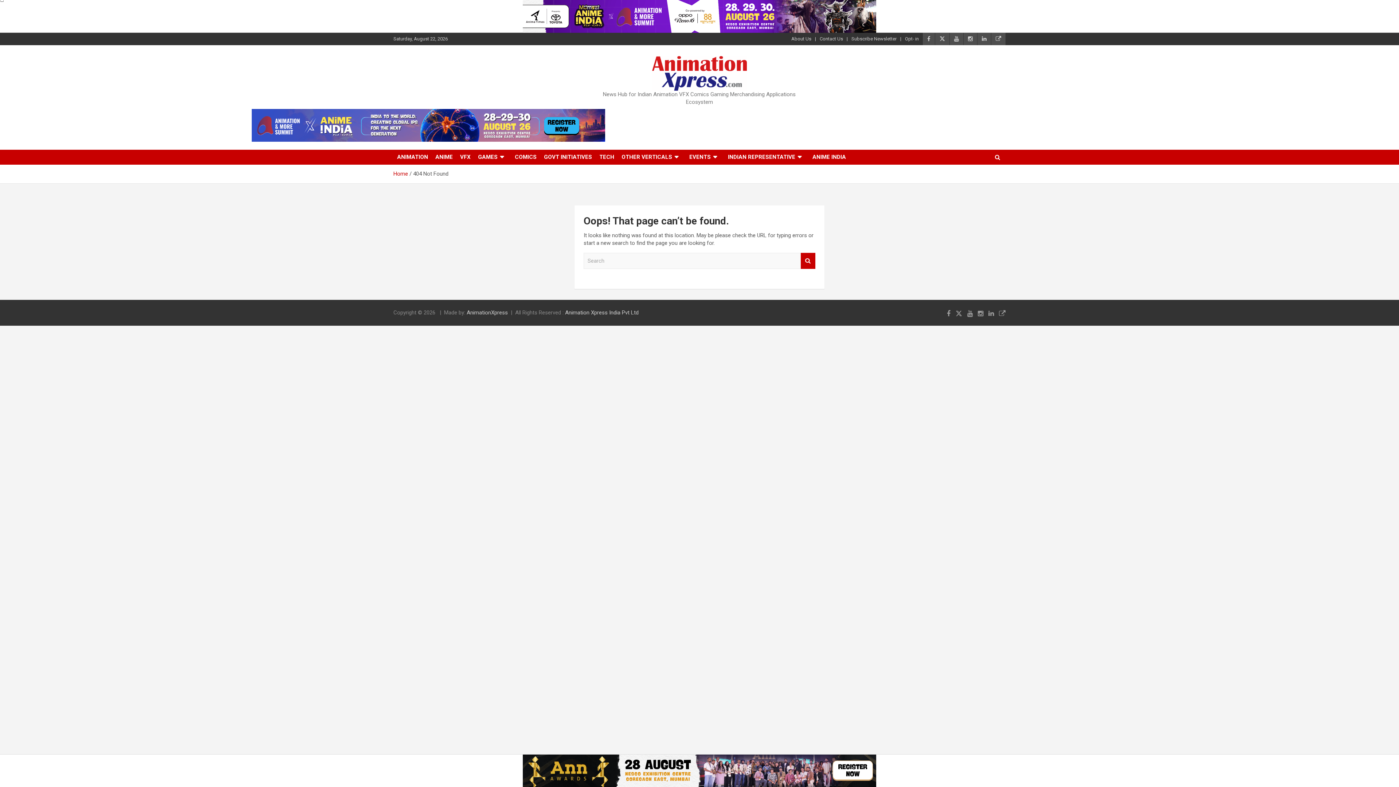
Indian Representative (761, 157)
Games (488, 157)
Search (808, 261)
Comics (526, 157)
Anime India (829, 157)
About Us (801, 39)
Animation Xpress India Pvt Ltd (602, 312)
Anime (444, 157)
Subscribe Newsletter (874, 39)
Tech (606, 157)
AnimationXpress (487, 312)
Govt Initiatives (568, 157)
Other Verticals (647, 157)
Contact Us (831, 39)
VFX (465, 157)
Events (700, 157)
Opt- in (912, 39)
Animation (412, 157)
